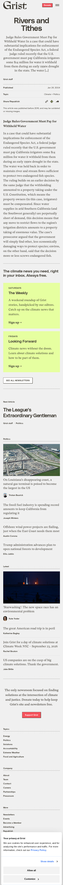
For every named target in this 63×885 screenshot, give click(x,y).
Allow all (31, 870)
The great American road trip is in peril (29, 628)
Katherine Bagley (11, 633)
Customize (29, 879)
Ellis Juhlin (8, 554)
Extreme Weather (11, 752)
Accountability (10, 748)
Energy (6, 736)
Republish (8, 831)
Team (5, 779)
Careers (7, 787)
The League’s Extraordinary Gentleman (29, 412)
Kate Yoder (14, 618)
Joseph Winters (10, 518)
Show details (47, 861)
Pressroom (8, 796)
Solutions (7, 744)
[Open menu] (57, 5)
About (6, 775)
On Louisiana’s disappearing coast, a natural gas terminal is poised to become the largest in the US (30, 484)
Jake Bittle (8, 669)
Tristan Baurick (16, 495)
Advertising (8, 827)
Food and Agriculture (13, 756)
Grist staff (8, 79)
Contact (7, 783)
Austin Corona (10, 536)
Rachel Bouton (10, 651)
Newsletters (9, 814)
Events (6, 818)
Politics (19, 423)
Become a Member (12, 822)
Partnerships (9, 791)
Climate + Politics (52, 94)
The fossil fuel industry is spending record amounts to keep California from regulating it (31, 509)
